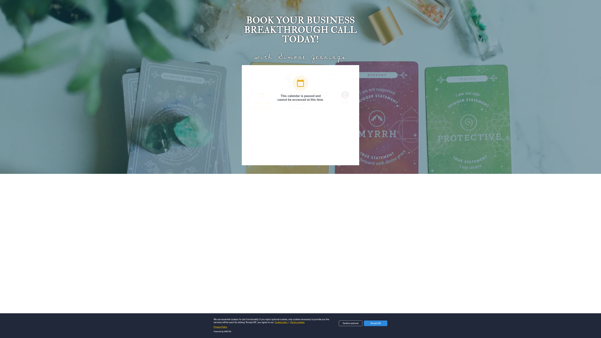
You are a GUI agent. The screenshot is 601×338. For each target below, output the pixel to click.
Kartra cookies (297, 322)
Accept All (376, 323)
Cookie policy (281, 322)
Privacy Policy (220, 327)
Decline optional (350, 323)
